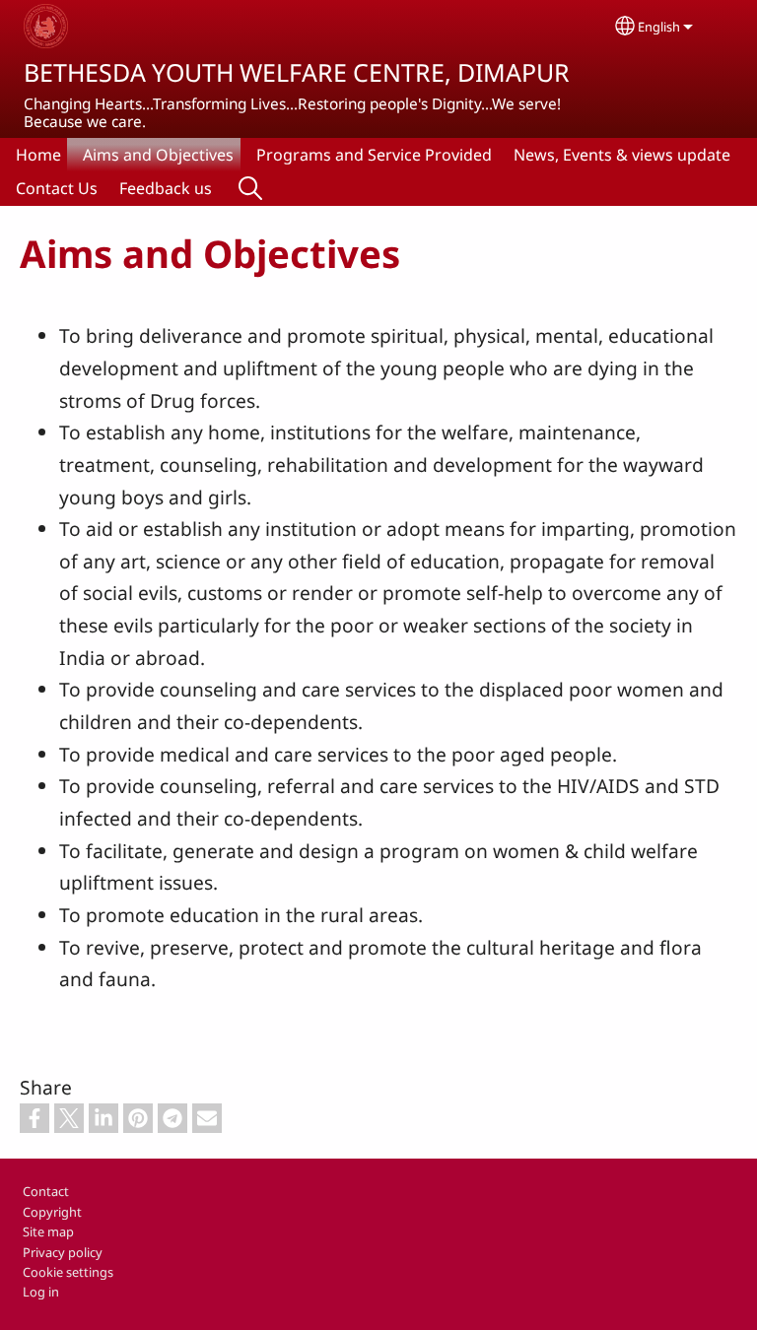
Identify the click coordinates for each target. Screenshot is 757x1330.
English (659, 26)
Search (250, 188)
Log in (41, 1291)
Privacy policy (63, 1252)
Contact (46, 1191)
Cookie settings (68, 1272)
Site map (48, 1231)
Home (38, 155)
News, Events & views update (622, 155)
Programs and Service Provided (374, 155)
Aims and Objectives (158, 155)
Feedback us (165, 188)
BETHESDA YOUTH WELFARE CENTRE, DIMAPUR (297, 72)
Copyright (52, 1212)
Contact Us (57, 188)
